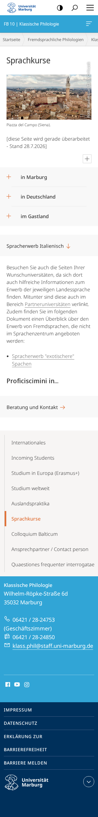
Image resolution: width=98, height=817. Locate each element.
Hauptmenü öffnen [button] (90, 7)
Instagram (27, 685)
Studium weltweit (30, 488)
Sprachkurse (26, 518)
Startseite (11, 39)
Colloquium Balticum (34, 534)
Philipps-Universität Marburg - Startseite (23, 7)
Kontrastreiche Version (60, 7)
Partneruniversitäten (48, 304)
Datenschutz (20, 723)
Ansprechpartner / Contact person (49, 549)
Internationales (28, 442)
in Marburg (34, 175)
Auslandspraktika (30, 503)
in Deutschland (38, 195)
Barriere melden (25, 763)
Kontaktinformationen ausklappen (88, 781)
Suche (74, 7)
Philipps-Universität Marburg (36, 791)
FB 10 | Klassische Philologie (90, 24)
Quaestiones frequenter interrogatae (52, 564)
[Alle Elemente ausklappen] (87, 158)
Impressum (18, 710)
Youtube (16, 685)
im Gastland (35, 214)
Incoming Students (32, 457)
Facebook (7, 685)
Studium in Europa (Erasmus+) (45, 473)
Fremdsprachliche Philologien (56, 39)
